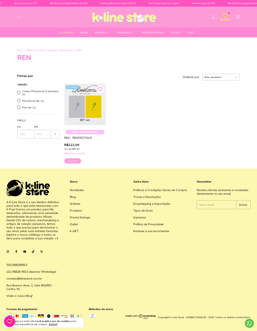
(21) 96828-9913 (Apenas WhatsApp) (31, 271)
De (19, 126)
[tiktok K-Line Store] (33, 251)
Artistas (100, 32)
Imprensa (139, 217)
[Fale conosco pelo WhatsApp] (249, 323)
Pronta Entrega (152, 32)
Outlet (175, 32)
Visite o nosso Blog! (19, 296)
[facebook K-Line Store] (16, 251)
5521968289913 (16, 265)
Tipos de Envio (143, 210)
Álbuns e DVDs (35, 50)
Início (20, 50)
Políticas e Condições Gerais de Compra (160, 190)
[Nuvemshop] (140, 318)
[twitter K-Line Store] (41, 251)
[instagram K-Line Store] (7, 251)
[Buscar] (19, 17)
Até (36, 126)
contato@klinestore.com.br (24, 278)
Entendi (53, 324)
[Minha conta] (213, 17)
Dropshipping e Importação (151, 204)
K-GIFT (191, 32)
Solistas (52, 50)
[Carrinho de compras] (238, 17)
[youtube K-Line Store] (24, 251)
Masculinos (66, 50)
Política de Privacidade (148, 224)
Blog (84, 32)
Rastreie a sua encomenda (151, 231)
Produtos (124, 32)
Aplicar (55, 134)
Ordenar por (191, 77)
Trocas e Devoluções (147, 197)
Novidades (66, 32)
